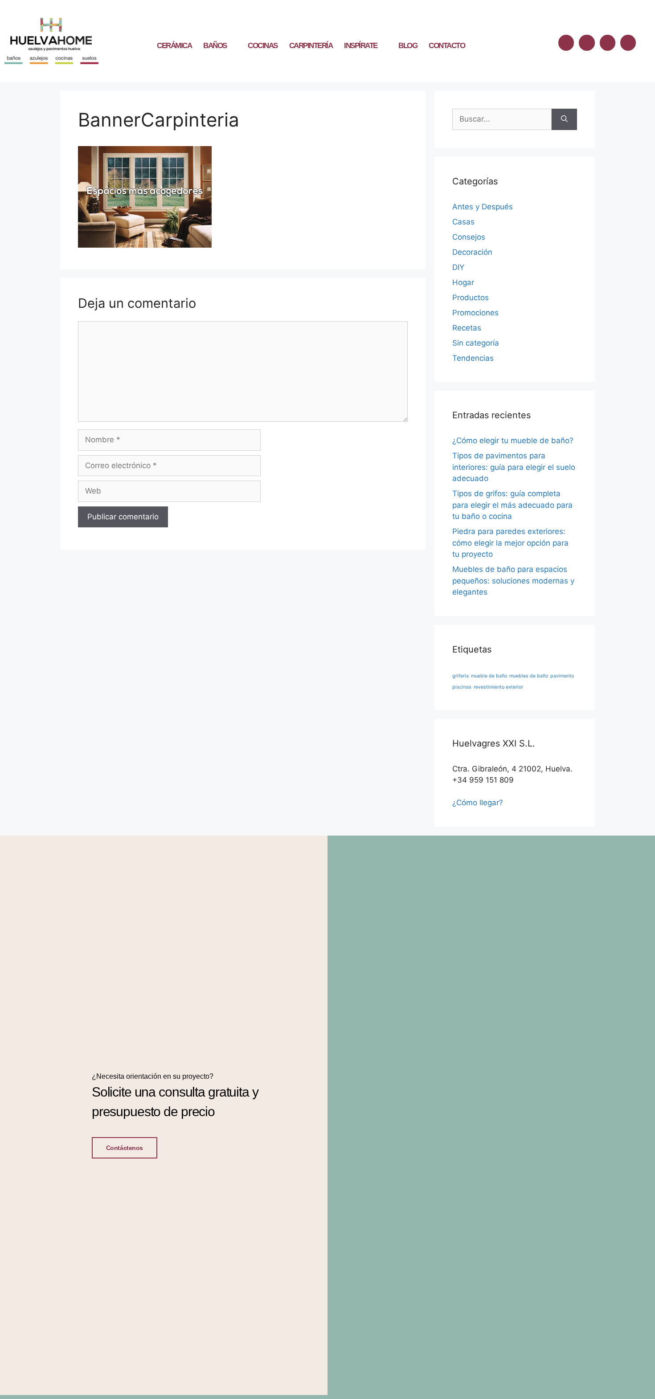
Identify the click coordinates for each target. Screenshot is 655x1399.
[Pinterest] (628, 42)
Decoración (472, 252)
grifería (460, 676)
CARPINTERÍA (311, 45)
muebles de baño (528, 676)
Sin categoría (475, 343)
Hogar (463, 282)
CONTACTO (447, 45)
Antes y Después (482, 206)
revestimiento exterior (498, 687)
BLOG (407, 45)
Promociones (475, 312)
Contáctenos (124, 1147)
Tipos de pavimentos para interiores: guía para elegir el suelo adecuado (513, 467)
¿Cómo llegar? (477, 802)
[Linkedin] (607, 42)
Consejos (468, 236)
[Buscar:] (502, 119)
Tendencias (473, 358)
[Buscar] (564, 119)
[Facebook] (566, 42)
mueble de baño (489, 676)
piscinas (461, 687)
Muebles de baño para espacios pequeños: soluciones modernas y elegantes (513, 580)
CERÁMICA (174, 45)
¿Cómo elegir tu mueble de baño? (512, 440)
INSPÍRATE (360, 45)
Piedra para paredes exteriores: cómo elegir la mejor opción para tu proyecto (510, 543)
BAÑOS (215, 45)
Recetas (466, 327)
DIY (458, 267)
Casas (463, 221)
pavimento (562, 676)
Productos (470, 297)
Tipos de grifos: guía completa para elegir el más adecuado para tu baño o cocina (512, 505)
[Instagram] (586, 42)
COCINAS (263, 45)
